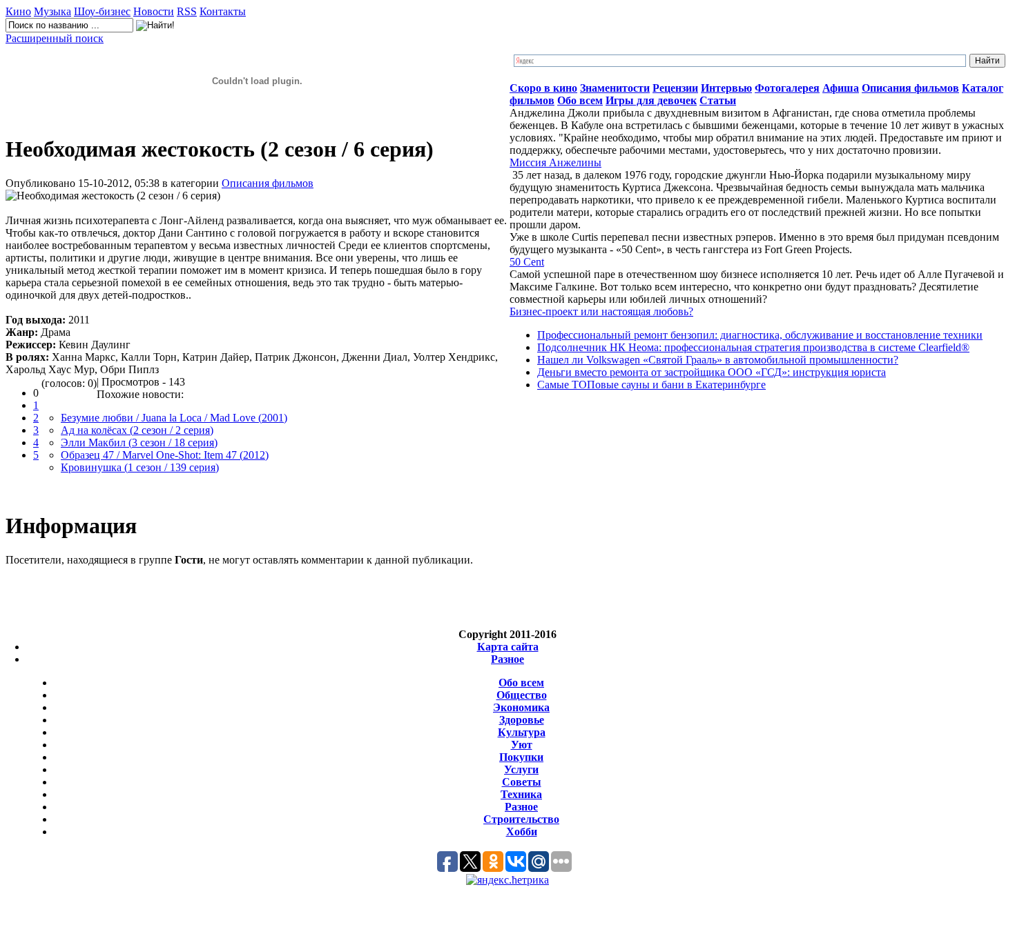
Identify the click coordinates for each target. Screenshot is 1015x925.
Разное (507, 659)
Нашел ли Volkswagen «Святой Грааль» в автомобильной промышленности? (717, 360)
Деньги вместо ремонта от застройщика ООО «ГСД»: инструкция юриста (711, 372)
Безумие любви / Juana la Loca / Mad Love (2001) (174, 418)
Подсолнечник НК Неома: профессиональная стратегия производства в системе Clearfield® (753, 347)
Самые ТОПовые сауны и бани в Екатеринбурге (651, 384)
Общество (521, 695)
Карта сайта (508, 647)
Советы (521, 782)
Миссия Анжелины (555, 162)
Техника (521, 794)
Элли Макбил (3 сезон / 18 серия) (139, 442)
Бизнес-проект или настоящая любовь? (601, 311)
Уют (521, 744)
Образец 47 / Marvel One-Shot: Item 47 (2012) (165, 455)
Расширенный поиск (55, 38)
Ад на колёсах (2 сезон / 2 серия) (137, 430)
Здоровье (521, 720)
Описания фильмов (267, 183)
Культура (521, 732)
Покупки (521, 757)
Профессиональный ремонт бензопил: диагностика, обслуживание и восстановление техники (760, 335)
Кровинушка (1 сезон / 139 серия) (140, 467)
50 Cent (527, 262)
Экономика (521, 707)
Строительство (521, 819)
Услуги (521, 769)
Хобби (521, 831)
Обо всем (521, 682)
